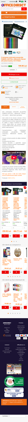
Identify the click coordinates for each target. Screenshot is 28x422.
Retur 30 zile (7, 352)
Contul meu (7, 348)
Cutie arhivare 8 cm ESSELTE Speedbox (6, 295)
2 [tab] (14, 241)
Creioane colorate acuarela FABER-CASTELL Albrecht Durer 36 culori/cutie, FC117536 (6, 203)
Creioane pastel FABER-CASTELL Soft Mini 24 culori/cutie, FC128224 (6, 262)
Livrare (21, 330)
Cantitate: (12, 69)
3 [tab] (16, 241)
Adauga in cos (14, 74)
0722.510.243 (14, 82)
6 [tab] (19, 276)
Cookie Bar (21, 354)
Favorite (7, 349)
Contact (7, 332)
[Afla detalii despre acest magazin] (14, 381)
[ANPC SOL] (14, 394)
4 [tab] (15, 276)
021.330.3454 (8, 335)
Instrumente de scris (19, 21)
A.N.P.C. (21, 355)
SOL (21, 357)
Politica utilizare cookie (21, 349)
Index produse (21, 326)
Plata (21, 332)
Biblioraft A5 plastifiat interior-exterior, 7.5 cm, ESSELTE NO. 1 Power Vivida (18, 297)
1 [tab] (11, 241)
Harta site (21, 360)
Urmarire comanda (7, 351)
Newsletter (7, 330)
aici (6, 174)
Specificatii (14, 106)
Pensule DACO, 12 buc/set (18, 259)
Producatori (21, 329)
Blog (7, 329)
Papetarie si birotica (8, 21)
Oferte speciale (21, 327)
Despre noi (7, 327)
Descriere (5, 106)
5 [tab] (17, 276)
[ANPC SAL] (14, 390)
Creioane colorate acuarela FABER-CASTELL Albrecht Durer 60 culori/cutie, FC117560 (17, 203)
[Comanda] (25, 1)
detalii (6, 88)
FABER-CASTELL (11, 178)
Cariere (21, 358)
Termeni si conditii (21, 348)
